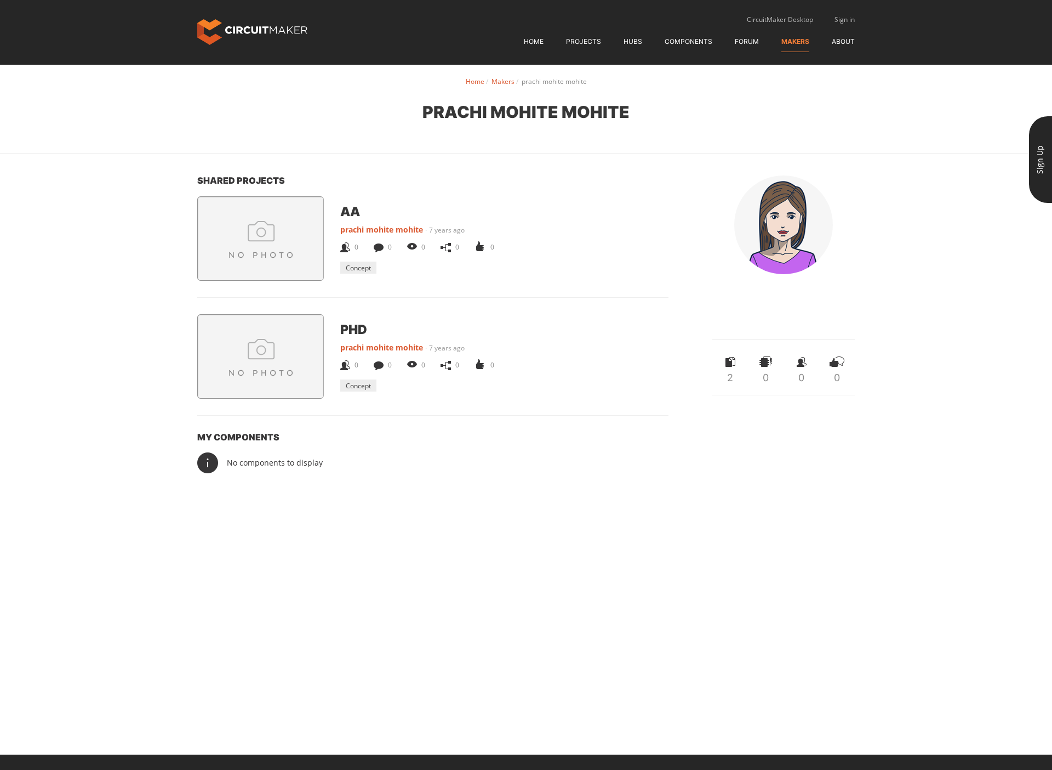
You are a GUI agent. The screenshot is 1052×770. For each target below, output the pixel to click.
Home (534, 41)
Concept (358, 268)
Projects (583, 41)
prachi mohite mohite (381, 229)
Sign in (844, 19)
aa (350, 211)
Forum (747, 41)
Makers (795, 41)
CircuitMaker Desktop (780, 19)
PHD (353, 329)
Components (688, 41)
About (843, 41)
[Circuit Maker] (252, 31)
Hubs (633, 41)
